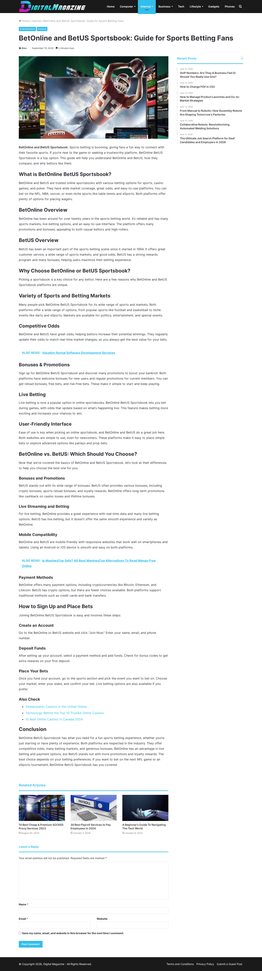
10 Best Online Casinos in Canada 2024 (54, 719)
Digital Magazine (53, 964)
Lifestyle (195, 6)
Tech (181, 6)
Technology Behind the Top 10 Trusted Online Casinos (65, 713)
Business (164, 6)
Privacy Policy (205, 964)
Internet (146, 6)
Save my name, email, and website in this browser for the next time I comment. (73, 933)
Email (23, 918)
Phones (230, 6)
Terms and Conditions (180, 964)
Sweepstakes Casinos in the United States (56, 706)
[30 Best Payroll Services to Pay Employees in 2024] (94, 808)
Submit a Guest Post (229, 964)
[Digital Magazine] (52, 6)
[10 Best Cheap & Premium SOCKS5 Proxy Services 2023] (42, 808)
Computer (126, 6)
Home (111, 6)
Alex (24, 48)
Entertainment (27, 28)
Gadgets (213, 6)
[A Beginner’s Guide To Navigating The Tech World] (145, 808)
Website (102, 918)
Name (23, 904)
